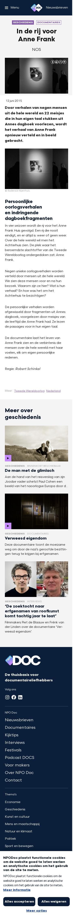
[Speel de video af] (36, 75)
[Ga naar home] (36, 8)
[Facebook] (13, 697)
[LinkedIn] (20, 697)
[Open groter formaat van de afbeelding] (36, 169)
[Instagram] (7, 697)
